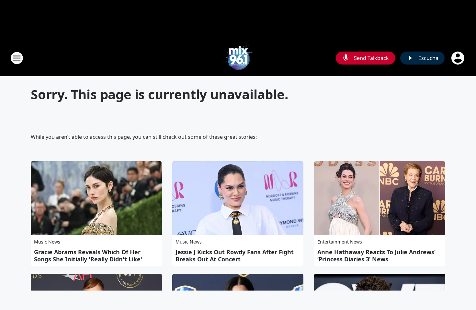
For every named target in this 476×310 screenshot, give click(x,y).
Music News (47, 242)
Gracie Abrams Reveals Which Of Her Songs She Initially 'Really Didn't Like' (88, 255)
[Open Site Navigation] (16, 58)
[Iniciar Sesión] (458, 58)
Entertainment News (339, 242)
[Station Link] (238, 58)
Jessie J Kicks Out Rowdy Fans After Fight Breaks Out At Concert (235, 255)
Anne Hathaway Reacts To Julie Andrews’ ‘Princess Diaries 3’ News (376, 255)
